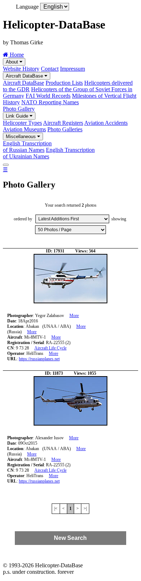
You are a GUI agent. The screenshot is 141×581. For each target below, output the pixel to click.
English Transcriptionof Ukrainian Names (49, 153)
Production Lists (64, 83)
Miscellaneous (21, 136)
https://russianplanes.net (39, 358)
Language (27, 7)
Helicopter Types (22, 123)
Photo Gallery (19, 109)
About (13, 62)
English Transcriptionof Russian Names (27, 146)
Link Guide (18, 116)
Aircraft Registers (63, 123)
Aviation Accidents (106, 123)
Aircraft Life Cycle (50, 348)
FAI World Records (48, 96)
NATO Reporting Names (50, 102)
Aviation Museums (24, 129)
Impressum (72, 69)
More (74, 315)
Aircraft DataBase (25, 76)
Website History (21, 69)
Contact (50, 69)
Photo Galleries (64, 129)
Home (16, 55)
